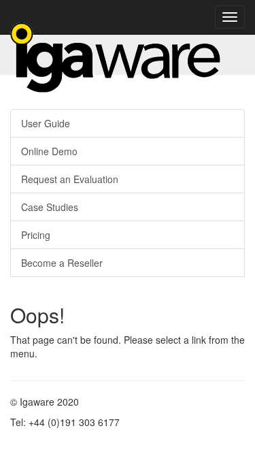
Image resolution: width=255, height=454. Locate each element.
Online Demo (49, 151)
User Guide (45, 123)
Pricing (35, 235)
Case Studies (49, 207)
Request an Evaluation (69, 179)
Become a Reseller (62, 263)
